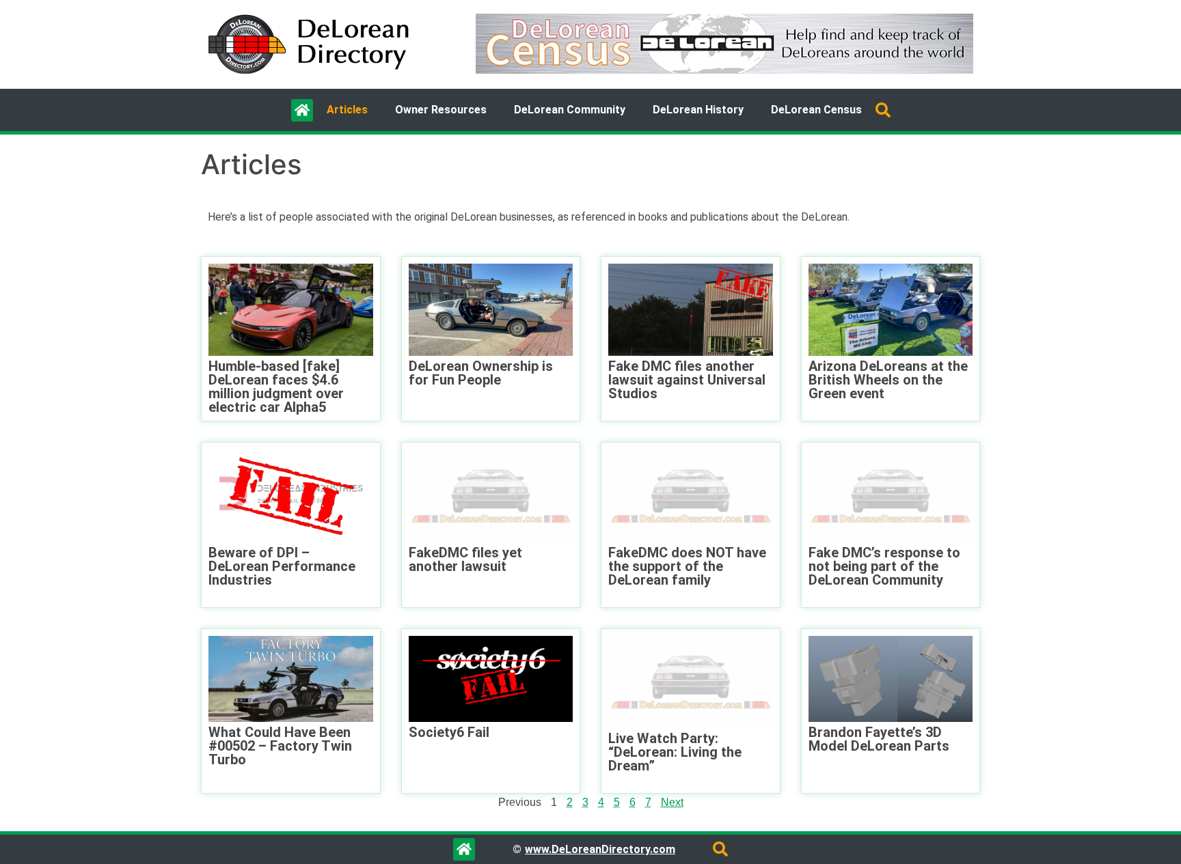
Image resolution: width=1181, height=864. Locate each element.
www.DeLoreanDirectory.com (600, 849)
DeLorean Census (816, 109)
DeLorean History (698, 109)
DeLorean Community (569, 109)
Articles (347, 109)
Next (672, 802)
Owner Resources (441, 109)
